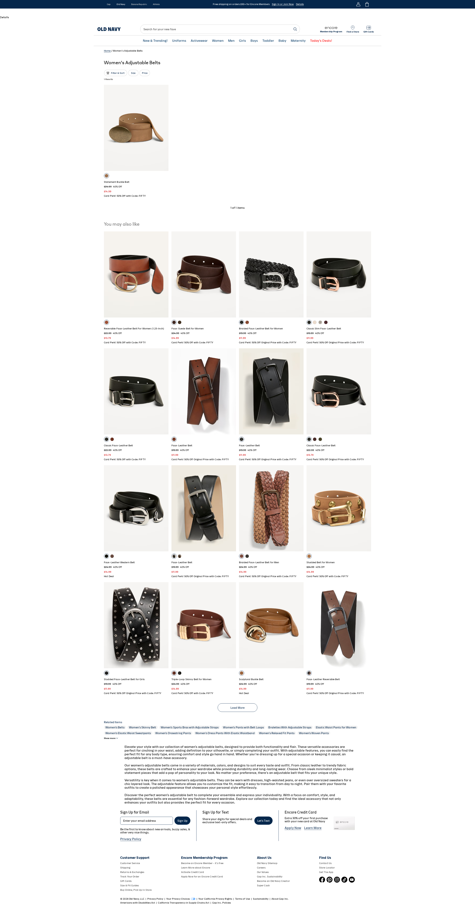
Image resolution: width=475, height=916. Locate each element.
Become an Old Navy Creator (273, 881)
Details (300, 4)
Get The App (326, 872)
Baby (282, 41)
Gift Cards (126, 881)
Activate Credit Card (192, 872)
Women (218, 41)
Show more (109, 738)
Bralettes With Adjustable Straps (289, 727)
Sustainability (260, 898)
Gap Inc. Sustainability (270, 876)
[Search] (295, 29)
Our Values (263, 872)
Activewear (199, 41)
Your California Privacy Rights (215, 898)
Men (231, 41)
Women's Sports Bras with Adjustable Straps (190, 727)
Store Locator (327, 867)
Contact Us (325, 863)
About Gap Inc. (280, 898)
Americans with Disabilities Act (137, 902)
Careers (261, 867)
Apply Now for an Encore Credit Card (202, 876)
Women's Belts (115, 727)
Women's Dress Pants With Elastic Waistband (225, 733)
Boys (254, 41)
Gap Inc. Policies (221, 902)
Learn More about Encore (195, 867)
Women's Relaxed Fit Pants (277, 733)
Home (107, 50)
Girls (242, 41)
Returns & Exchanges (132, 872)
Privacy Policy (130, 839)
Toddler (268, 41)
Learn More (313, 828)
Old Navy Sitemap (267, 863)
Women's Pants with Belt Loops (243, 727)
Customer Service (130, 863)
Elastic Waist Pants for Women (336, 727)
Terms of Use (242, 898)
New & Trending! (155, 41)
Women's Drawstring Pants (173, 733)
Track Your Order (129, 876)
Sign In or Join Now (283, 4)
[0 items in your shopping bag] (367, 4)
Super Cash (263, 885)
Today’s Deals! (321, 41)
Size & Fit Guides (129, 885)
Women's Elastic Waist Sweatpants (128, 733)
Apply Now (293, 828)
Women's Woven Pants (314, 733)
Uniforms (179, 41)
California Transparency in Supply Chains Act (183, 902)
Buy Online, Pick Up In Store (136, 890)
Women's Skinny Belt (142, 727)
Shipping (125, 867)
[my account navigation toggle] (358, 4)
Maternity (298, 41)
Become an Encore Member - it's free (202, 863)
